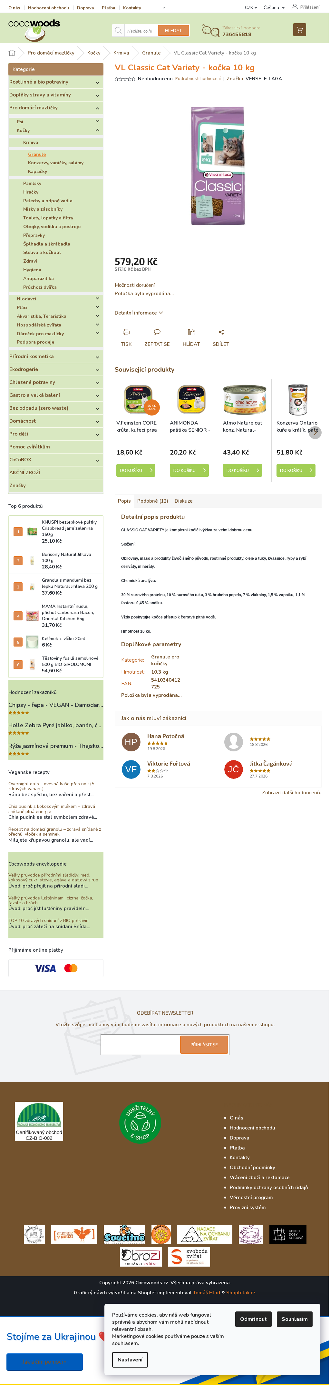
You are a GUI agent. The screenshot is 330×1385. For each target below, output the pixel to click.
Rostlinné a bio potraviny (38, 82)
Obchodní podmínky (252, 1167)
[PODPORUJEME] (34, 1234)
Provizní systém (248, 1207)
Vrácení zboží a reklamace (260, 1177)
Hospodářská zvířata (39, 325)
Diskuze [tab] (184, 501)
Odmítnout (253, 1319)
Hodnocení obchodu (48, 8)
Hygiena (32, 270)
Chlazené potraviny (32, 382)
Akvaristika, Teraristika (41, 316)
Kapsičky (37, 171)
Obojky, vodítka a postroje (52, 227)
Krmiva (30, 142)
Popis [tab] (124, 501)
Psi (20, 122)
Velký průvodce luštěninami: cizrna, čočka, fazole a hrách (50, 901)
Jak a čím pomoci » (45, 1362)
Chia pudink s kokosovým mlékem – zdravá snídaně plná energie (51, 809)
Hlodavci (26, 299)
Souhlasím (295, 1319)
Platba (108, 8)
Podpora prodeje (35, 342)
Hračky (30, 192)
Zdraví (30, 261)
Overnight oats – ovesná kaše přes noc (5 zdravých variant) (51, 786)
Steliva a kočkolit (42, 252)
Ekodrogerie (23, 369)
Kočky (23, 130)
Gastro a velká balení (34, 395)
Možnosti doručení (135, 285)
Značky (17, 485)
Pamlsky (32, 183)
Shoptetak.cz (240, 1293)
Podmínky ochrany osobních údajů (269, 1187)
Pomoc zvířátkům (29, 447)
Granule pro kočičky (165, 660)
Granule (37, 154)
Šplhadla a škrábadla (46, 244)
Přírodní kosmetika (31, 356)
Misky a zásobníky (43, 209)
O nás (14, 8)
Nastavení (130, 1359)
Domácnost (22, 421)
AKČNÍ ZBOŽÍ (24, 472)
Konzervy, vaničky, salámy (55, 163)
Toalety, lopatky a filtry (48, 218)
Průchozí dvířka (40, 287)
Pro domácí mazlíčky (33, 108)
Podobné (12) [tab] (152, 501)
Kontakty (132, 8)
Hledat (173, 31)
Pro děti (18, 434)
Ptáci (22, 308)
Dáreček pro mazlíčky (40, 334)
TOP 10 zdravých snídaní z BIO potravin (48, 920)
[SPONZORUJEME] (161, 1234)
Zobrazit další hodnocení (290, 792)
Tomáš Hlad (206, 1293)
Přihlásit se (204, 1044)
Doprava (85, 8)
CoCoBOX (20, 460)
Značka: (254, 78)
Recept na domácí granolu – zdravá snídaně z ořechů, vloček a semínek (54, 832)
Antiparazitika (38, 279)
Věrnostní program (251, 1197)
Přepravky (34, 235)
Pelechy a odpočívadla (48, 201)
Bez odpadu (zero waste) (38, 408)
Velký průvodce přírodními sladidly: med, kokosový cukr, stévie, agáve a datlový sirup (53, 878)
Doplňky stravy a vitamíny (40, 95)
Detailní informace (136, 313)
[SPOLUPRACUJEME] (74, 1234)
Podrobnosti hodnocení (198, 79)
